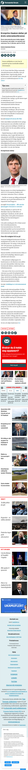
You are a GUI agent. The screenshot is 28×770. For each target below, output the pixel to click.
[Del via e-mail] (11, 55)
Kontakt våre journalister (14, 625)
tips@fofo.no (21, 90)
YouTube (14, 681)
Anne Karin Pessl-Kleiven (14, 630)
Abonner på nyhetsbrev (14, 685)
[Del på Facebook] (2, 55)
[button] (2, 388)
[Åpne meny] (25, 2)
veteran (11, 328)
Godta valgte (15, 762)
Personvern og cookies (14, 667)
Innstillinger (23, 769)
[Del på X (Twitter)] (5, 55)
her (19, 323)
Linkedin (14, 678)
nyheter (4, 328)
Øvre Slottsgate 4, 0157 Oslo (14, 637)
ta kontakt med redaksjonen (15, 708)
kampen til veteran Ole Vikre (13, 119)
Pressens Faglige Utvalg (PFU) (12, 711)
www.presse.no (14, 722)
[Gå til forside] (11, 2)
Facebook (14, 671)
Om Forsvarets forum (14, 655)
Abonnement (14, 661)
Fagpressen (22, 725)
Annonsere (14, 658)
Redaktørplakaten (14, 695)
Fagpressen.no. (9, 756)
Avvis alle (8, 762)
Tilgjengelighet (14, 664)
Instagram (14, 674)
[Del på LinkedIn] (8, 55)
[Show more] (25, 85)
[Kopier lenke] (14, 55)
